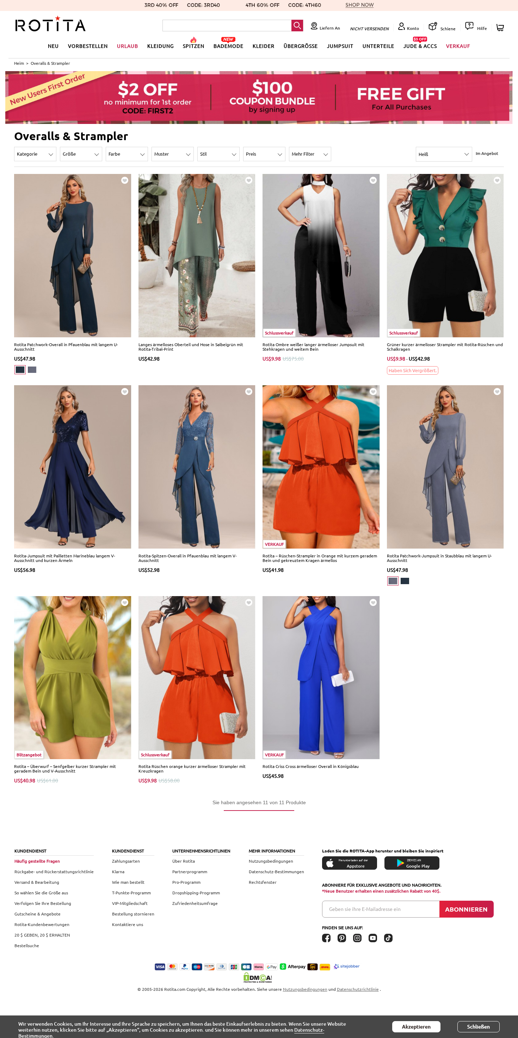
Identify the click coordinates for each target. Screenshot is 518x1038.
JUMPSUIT (340, 46)
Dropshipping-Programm (196, 892)
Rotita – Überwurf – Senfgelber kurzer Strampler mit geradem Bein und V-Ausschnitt (65, 768)
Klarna (118, 871)
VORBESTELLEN (88, 46)
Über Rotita (183, 861)
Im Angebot (487, 153)
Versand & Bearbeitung (36, 882)
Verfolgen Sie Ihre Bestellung (42, 903)
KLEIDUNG (160, 46)
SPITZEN (193, 46)
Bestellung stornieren (133, 914)
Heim (19, 63)
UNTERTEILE (378, 46)
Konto (413, 28)
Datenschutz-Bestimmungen (276, 871)
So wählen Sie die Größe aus (41, 892)
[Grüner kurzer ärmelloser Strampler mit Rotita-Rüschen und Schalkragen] (445, 255)
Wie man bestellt (128, 882)
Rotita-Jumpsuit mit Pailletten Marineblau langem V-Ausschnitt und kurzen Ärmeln (64, 558)
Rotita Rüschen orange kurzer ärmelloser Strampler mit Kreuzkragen (192, 768)
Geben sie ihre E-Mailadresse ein (365, 909)
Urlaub (127, 46)
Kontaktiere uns (127, 924)
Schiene (447, 28)
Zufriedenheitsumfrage (195, 903)
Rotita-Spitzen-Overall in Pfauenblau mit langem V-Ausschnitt (187, 558)
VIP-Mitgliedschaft (130, 903)
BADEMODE (228, 46)
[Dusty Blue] (32, 370)
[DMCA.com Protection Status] (259, 977)
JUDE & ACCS (420, 46)
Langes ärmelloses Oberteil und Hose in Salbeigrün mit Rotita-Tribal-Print (190, 347)
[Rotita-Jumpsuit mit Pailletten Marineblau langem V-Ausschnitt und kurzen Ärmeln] (72, 466)
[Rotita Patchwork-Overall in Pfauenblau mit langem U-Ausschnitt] (72, 255)
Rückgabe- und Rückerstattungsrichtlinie (54, 871)
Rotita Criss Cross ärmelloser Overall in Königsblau (311, 766)
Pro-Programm (186, 882)
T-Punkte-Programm (131, 892)
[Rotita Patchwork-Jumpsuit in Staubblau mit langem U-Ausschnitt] (445, 466)
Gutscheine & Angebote (37, 914)
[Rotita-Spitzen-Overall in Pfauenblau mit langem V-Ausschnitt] (197, 466)
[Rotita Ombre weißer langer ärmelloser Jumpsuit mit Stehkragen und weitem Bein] (321, 255)
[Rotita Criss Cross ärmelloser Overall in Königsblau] (321, 677)
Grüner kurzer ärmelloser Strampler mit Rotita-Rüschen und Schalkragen (445, 347)
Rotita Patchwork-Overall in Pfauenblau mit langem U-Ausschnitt (66, 347)
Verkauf (458, 46)
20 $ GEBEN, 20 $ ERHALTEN (42, 935)
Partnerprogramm (189, 871)
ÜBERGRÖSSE (301, 46)
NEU (53, 46)
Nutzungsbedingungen (271, 861)
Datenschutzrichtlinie (358, 989)
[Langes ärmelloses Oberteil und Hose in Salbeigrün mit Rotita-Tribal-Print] (197, 255)
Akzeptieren (416, 1026)
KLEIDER (264, 46)
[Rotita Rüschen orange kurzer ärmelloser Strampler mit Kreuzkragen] (197, 677)
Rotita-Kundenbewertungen (41, 924)
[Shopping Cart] (501, 27)
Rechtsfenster (263, 882)
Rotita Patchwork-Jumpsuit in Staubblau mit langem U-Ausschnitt (439, 558)
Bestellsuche (26, 945)
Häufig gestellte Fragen (37, 861)
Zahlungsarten (126, 861)
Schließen (478, 1026)
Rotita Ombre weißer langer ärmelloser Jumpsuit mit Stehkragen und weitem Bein (313, 347)
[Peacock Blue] (20, 369)
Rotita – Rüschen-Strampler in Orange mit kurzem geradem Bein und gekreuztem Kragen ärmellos (320, 558)
